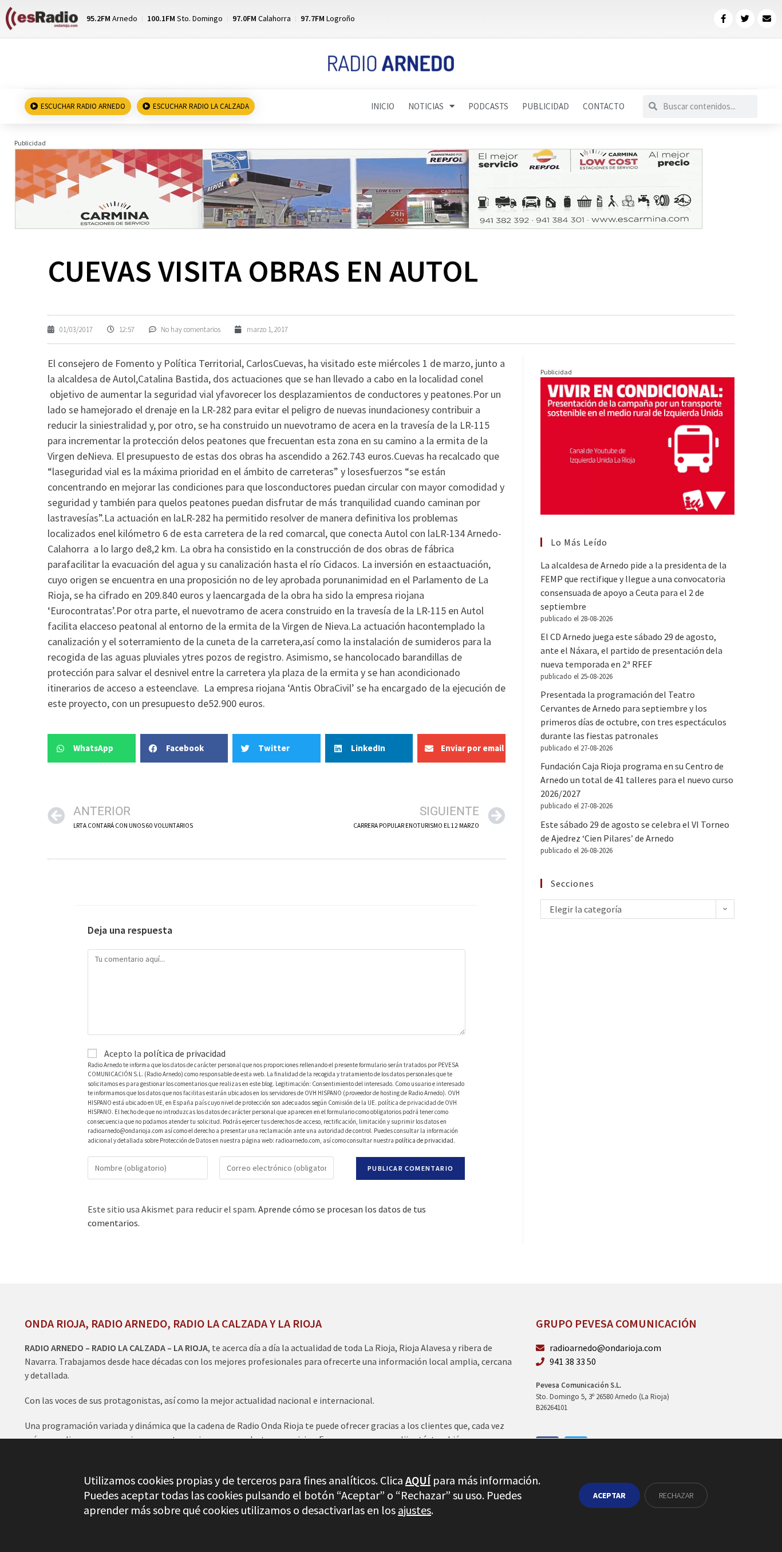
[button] (92, 748)
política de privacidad (184, 1053)
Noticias (426, 106)
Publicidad (545, 106)
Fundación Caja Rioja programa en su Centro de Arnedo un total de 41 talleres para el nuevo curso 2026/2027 (636, 779)
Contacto (604, 106)
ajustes (414, 1510)
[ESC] (359, 187)
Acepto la (164, 1053)
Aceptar (609, 1495)
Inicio (382, 106)
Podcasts (488, 106)
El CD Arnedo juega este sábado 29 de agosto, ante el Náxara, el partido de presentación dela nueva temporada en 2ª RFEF (631, 650)
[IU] (637, 445)
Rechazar (676, 1495)
